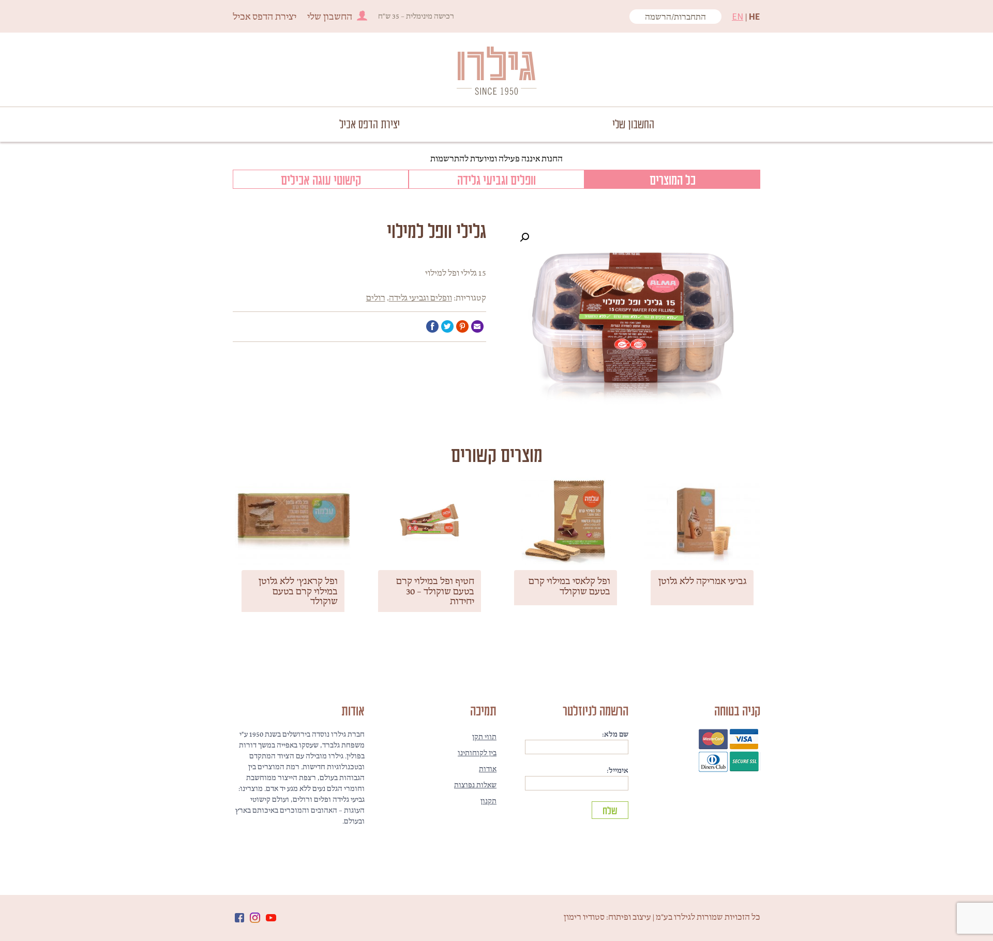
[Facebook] (239, 918)
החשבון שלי (329, 16)
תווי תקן (484, 736)
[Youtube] (271, 918)
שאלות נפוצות (475, 784)
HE (754, 16)
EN (737, 16)
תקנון (488, 800)
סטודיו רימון (584, 917)
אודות (487, 768)
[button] (524, 237)
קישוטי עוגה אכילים (321, 179)
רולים (375, 297)
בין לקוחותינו (477, 752)
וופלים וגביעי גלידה (496, 179)
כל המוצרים (673, 179)
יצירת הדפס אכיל (264, 16)
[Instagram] (255, 918)
